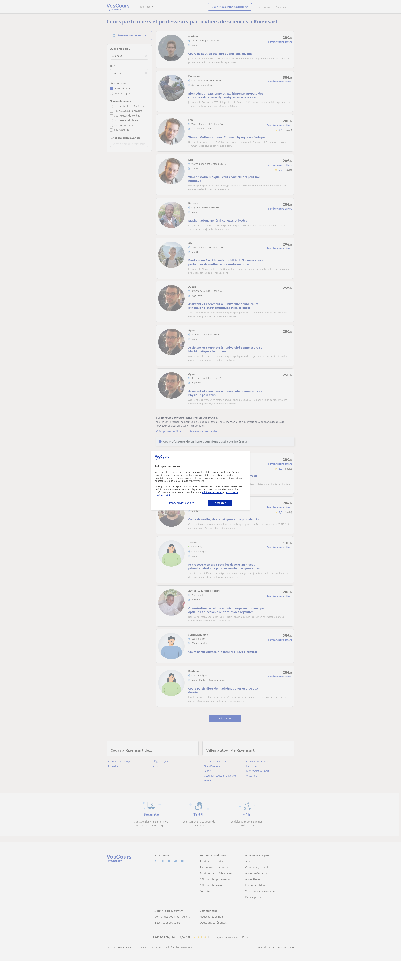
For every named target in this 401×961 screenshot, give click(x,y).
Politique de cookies (212, 492)
